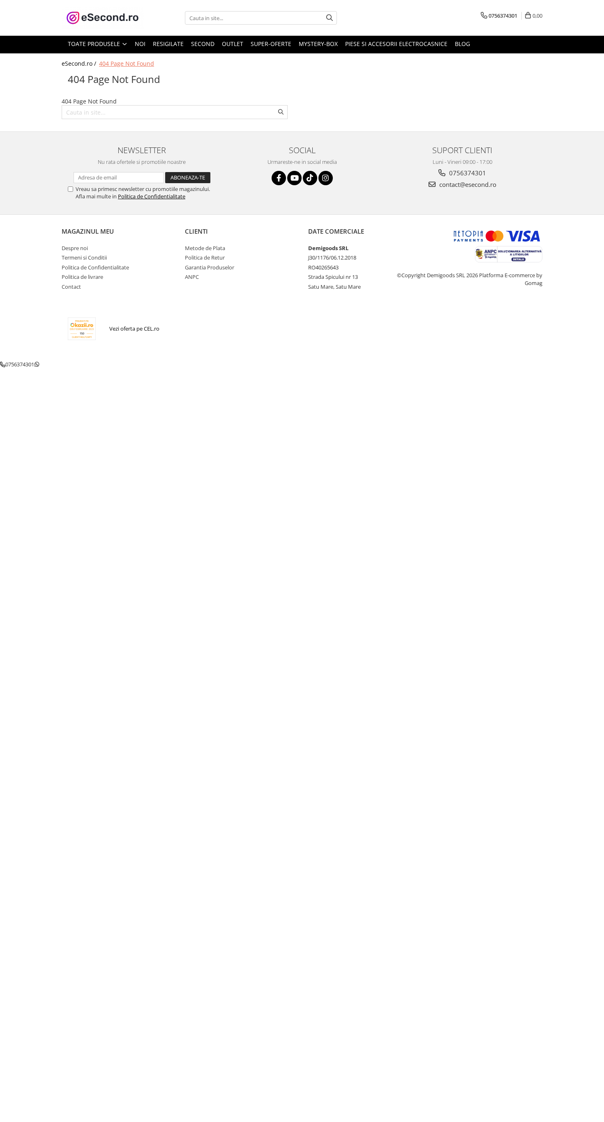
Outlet (232, 44)
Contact (71, 286)
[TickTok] (310, 178)
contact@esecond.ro (467, 184)
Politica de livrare (82, 276)
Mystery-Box (318, 44)
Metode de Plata (205, 248)
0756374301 (466, 173)
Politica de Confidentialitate (151, 196)
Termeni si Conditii (84, 257)
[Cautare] (329, 18)
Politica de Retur (205, 257)
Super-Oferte (271, 44)
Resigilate (168, 44)
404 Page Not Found (126, 63)
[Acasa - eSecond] (103, 18)
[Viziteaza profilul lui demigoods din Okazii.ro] (82, 328)
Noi (140, 44)
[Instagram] (325, 178)
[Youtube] (294, 178)
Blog (462, 44)
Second (202, 44)
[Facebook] (279, 178)
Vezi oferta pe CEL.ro (134, 328)
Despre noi (75, 248)
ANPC (192, 276)
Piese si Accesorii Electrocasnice (396, 44)
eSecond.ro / (80, 63)
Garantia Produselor (209, 267)
